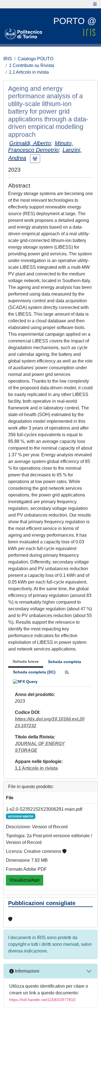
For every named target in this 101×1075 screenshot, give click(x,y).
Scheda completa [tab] (64, 661)
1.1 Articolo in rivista (29, 72)
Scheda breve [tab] (26, 661)
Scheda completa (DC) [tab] (34, 672)
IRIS (7, 58)
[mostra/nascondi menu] (95, 4)
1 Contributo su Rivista (31, 65)
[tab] (67, 672)
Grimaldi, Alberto (30, 143)
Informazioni (26, 971)
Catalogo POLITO (35, 58)
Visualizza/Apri (25, 880)
